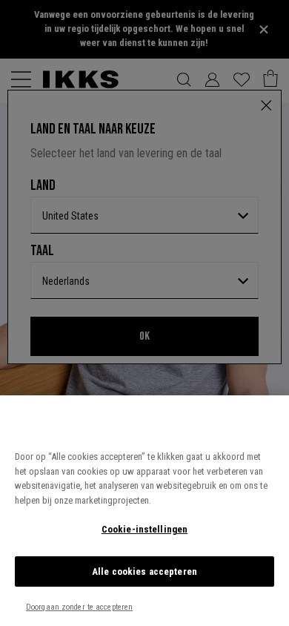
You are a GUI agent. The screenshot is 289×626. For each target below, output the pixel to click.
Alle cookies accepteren (144, 571)
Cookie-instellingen (144, 529)
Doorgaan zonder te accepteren (79, 607)
